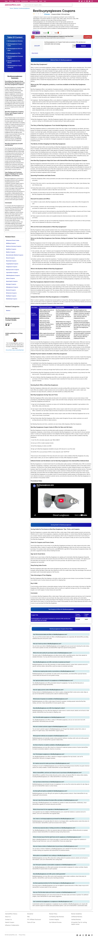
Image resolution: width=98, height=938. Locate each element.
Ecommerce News (34, 1)
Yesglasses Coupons (11, 266)
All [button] (36, 32)
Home (6, 1)
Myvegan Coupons (11, 284)
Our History (17, 1)
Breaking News (24, 1)
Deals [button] (57, 32)
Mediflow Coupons (11, 249)
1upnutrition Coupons (12, 272)
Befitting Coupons (11, 243)
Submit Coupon (9, 922)
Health (40, 1)
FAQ (28, 916)
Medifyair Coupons (11, 296)
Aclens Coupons (10, 278)
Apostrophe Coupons (12, 281)
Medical (8, 310)
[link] (6, 325)
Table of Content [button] (14, 37)
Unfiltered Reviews (76, 916)
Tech (45, 1)
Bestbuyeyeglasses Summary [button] (15, 41)
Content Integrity (54, 919)
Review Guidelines (76, 914)
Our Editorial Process (55, 922)
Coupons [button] (46, 32)
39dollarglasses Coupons (13, 275)
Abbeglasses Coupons (12, 287)
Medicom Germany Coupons (13, 246)
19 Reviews (47, 14)
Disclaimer (30, 914)
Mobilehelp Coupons (11, 298)
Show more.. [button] (36, 30)
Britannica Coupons (11, 293)
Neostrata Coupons (11, 260)
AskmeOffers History (11, 914)
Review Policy (53, 914)
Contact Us (8, 919)
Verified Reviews (76, 919)
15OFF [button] (79, 46)
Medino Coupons (10, 252)
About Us (11, 1)
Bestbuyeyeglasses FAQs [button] (14, 53)
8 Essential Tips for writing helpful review (79, 923)
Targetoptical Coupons (12, 263)
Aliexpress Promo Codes (12, 240)
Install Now (87, 37)
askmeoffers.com (13, 5)
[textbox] (47, 4)
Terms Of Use (31, 922)
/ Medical (15, 8)
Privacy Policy (22, 934)
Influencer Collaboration (12, 925)
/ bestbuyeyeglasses (24, 8)
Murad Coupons (10, 258)
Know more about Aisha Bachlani (15, 350)
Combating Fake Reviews (56, 916)
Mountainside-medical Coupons (14, 255)
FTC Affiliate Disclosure (34, 919)
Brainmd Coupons (11, 290)
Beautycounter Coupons (12, 269)
